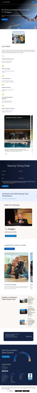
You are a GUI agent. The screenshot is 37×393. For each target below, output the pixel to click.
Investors (20, 376)
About (11, 375)
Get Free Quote (5, 17)
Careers (12, 380)
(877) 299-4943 (4, 366)
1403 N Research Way (5, 367)
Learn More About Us (9, 248)
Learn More (29, 304)
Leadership (20, 375)
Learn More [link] (29, 336)
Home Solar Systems (5, 375)
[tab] (17, 28)
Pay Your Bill (4, 381)
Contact (12, 376)
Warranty (3, 380)
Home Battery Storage (5, 376)
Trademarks (12, 381)
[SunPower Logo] (6, 2)
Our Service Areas (13, 382)
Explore (6, 153)
